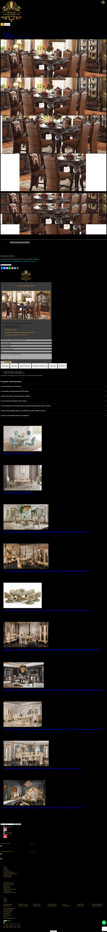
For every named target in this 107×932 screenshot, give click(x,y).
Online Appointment (9, 908)
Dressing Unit (7, 906)
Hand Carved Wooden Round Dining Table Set (18, 453)
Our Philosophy (7, 911)
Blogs (4, 898)
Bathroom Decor (52, 906)
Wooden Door (66, 906)
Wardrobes (80, 906)
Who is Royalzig (7, 910)
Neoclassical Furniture (9, 892)
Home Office (80, 904)
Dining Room (6, 33)
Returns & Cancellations (10, 873)
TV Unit (64, 904)
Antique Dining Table (8, 34)
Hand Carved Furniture (10, 889)
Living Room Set (8, 904)
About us (5, 869)
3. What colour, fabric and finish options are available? (53, 396)
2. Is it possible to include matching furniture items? (53, 391)
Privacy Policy (7, 877)
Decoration (6, 886)
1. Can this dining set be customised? (53, 386)
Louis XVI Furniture (97, 904)
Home (4, 32)
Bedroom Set (36, 904)
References (6, 913)
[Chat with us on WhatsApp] (104, 922)
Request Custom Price (6, 264)
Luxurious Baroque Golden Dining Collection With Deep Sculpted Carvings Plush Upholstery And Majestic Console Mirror (42, 768)
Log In (5, 901)
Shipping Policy (7, 875)
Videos (5, 900)
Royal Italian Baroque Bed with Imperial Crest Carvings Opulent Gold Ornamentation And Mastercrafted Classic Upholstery (43, 807)
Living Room (6, 890)
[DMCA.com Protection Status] (7, 921)
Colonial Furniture (97, 906)
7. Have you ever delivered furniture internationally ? (53, 415)
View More (6, 464)
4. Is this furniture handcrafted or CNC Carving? (53, 401)
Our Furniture (7, 915)
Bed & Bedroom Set (8, 884)
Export (5, 916)
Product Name (4, 338)
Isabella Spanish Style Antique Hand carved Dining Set (16, 37)
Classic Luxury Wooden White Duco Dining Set (18, 492)
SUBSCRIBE (17, 824)
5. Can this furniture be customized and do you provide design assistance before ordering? (53, 406)
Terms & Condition (8, 872)
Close (2, 362)
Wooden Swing (37, 906)
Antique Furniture (8, 883)
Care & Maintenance (9, 918)
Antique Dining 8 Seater (9, 36)
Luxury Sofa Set (52, 904)
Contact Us (6, 870)
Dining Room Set (22, 904)
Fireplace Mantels (23, 906)
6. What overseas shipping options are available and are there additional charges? (53, 411)
